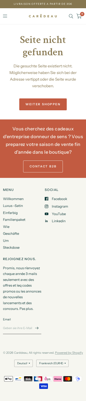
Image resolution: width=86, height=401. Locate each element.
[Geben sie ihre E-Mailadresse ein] (36, 328)
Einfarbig (10, 213)
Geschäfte (11, 233)
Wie (6, 226)
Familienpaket (14, 219)
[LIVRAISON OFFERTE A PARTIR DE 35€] (43, 4)
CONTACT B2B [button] (43, 166)
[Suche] (71, 16)
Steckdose (11, 247)
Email (7, 319)
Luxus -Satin (13, 205)
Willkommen (13, 199)
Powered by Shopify (69, 352)
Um (6, 240)
